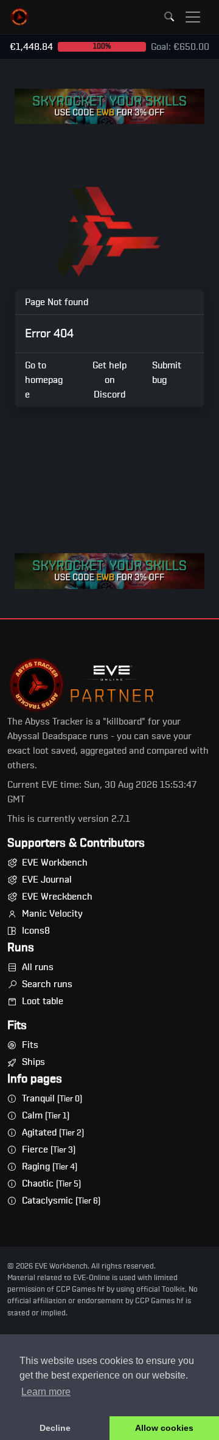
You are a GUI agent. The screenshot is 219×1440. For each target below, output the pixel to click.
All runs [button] (38, 967)
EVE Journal (47, 879)
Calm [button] (45, 1115)
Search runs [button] (47, 984)
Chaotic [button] (51, 1183)
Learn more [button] (46, 1392)
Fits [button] (30, 1045)
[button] (19, 17)
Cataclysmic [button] (61, 1200)
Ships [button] (33, 1062)
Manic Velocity (52, 913)
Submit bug (166, 372)
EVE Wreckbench (57, 896)
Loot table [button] (42, 1001)
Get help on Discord (109, 379)
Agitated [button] (53, 1132)
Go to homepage (44, 379)
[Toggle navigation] (192, 17)
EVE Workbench (55, 862)
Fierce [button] (48, 1149)
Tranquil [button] (52, 1098)
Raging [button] (49, 1166)
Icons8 (36, 930)
